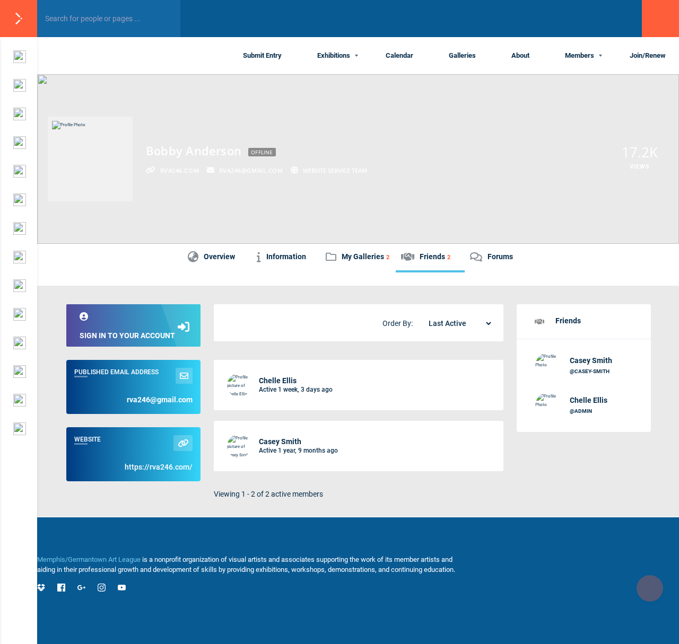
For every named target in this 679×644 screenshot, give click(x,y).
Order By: (397, 323)
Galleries (462, 55)
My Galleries (365, 256)
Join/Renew (648, 55)
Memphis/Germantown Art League (89, 559)
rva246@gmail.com (160, 399)
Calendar (399, 55)
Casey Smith (280, 441)
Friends (435, 256)
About (520, 55)
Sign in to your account (127, 335)
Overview (219, 256)
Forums (500, 256)
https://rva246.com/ (159, 467)
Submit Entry (262, 55)
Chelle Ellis (278, 380)
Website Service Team (335, 170)
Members (579, 55)
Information (286, 256)
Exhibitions (333, 55)
